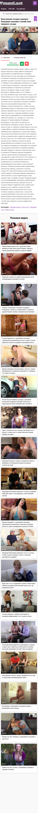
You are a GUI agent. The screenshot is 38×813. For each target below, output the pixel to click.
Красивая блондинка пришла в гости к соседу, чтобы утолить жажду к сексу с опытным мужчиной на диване (18, 555)
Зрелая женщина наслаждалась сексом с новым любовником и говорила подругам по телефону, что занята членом (18, 371)
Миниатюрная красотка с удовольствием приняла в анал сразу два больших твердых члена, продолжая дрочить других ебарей (17, 248)
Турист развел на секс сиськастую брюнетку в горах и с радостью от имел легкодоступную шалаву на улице (18, 432)
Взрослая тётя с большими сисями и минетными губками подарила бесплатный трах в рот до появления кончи (18, 585)
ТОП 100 (11, 9)
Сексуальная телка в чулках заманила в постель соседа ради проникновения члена (18, 676)
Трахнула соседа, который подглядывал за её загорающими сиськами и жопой (18, 278)
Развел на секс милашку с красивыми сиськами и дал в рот (19, 738)
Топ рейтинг (20, 9)
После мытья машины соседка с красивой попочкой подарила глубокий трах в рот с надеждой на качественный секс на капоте (17, 401)
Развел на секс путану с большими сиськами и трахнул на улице (18, 768)
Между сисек (9, 210)
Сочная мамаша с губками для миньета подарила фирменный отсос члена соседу (16, 615)
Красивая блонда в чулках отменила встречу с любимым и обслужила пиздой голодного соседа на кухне (18, 463)
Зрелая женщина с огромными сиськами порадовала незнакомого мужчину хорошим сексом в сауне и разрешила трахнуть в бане (17, 524)
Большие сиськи (15, 207)
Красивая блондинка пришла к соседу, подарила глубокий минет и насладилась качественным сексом (19, 493)
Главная (3, 9)
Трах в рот (25, 207)
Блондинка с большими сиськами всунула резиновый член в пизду (16, 707)
